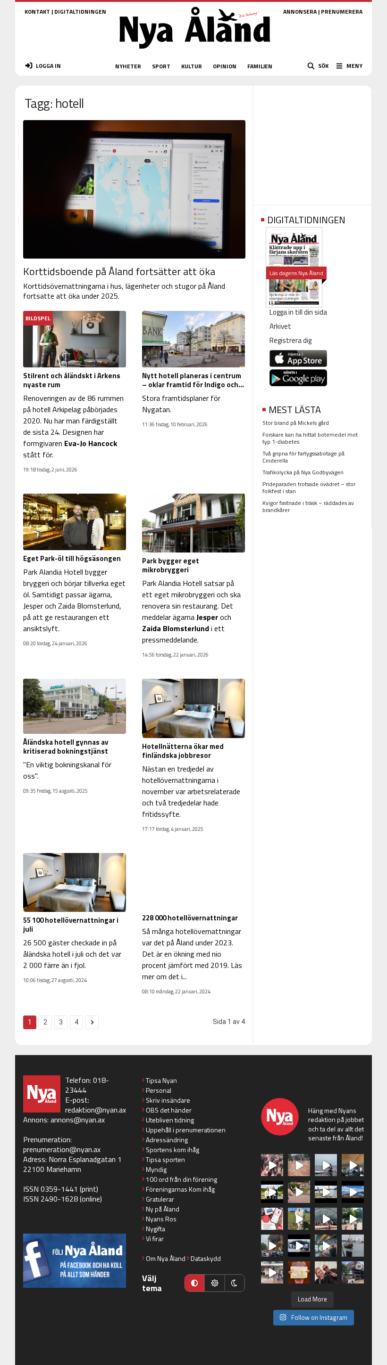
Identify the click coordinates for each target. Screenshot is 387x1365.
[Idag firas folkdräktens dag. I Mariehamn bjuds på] (326, 1219)
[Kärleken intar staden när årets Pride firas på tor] (272, 1165)
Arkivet (280, 326)
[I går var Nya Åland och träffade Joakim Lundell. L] (326, 1272)
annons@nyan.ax (77, 1119)
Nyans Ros (161, 1219)
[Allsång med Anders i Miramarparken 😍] (299, 1246)
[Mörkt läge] (234, 1283)
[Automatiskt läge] (194, 1283)
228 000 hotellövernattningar (190, 917)
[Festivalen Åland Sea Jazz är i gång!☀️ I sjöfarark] (353, 1165)
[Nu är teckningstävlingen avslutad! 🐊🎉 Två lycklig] (299, 1272)
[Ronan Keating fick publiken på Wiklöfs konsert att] (272, 1246)
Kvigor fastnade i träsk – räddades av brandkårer (308, 506)
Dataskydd (206, 1258)
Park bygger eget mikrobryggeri (170, 565)
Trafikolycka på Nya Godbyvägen (303, 472)
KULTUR (191, 66)
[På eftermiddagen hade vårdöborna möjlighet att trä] (272, 1192)
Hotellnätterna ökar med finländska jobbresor (183, 751)
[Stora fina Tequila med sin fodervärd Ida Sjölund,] (299, 1219)
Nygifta (155, 1229)
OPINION (224, 66)
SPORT (161, 66)
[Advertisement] (312, 142)
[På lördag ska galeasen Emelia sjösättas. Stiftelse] (353, 1272)
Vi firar (155, 1238)
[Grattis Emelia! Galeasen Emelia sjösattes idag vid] (353, 1246)
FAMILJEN (259, 66)
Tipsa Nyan (161, 1080)
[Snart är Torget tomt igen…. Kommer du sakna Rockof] (353, 1219)
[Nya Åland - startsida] (194, 51)
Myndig (156, 1169)
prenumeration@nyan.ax (62, 1149)
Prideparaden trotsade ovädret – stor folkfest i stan (308, 487)
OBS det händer (169, 1110)
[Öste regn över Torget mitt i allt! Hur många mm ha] (272, 1272)
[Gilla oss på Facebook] (74, 1261)
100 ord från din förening (181, 1179)
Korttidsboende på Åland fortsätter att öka (119, 271)
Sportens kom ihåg (172, 1149)
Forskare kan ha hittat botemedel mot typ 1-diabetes (310, 438)
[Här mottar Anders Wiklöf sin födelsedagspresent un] (326, 1246)
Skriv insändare (168, 1100)
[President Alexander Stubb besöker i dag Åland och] (299, 1192)
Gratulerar (160, 1199)
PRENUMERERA (341, 11)
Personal (158, 1090)
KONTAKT (37, 11)
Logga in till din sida (298, 312)
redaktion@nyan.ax (95, 1109)
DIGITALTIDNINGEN (80, 11)
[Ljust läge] (214, 1283)
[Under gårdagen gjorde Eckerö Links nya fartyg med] (353, 1192)
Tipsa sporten (165, 1159)
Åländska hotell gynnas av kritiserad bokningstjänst (65, 746)
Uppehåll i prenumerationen (186, 1130)
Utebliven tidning (170, 1120)
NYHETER (128, 66)
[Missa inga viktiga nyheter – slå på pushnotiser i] (272, 1219)
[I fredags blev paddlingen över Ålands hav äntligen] (326, 1165)
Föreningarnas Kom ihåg (180, 1189)
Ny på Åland (162, 1209)
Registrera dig (290, 340)
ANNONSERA (300, 11)
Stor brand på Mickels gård (295, 422)
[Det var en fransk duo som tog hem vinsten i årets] (326, 1192)
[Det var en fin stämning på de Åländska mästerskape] (299, 1165)
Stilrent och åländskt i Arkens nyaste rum (71, 380)
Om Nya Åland (165, 1258)
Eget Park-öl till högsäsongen (72, 558)
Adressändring (167, 1140)
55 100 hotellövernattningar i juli (70, 924)
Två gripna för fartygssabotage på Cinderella (303, 457)
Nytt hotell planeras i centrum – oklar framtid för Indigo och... (193, 380)
